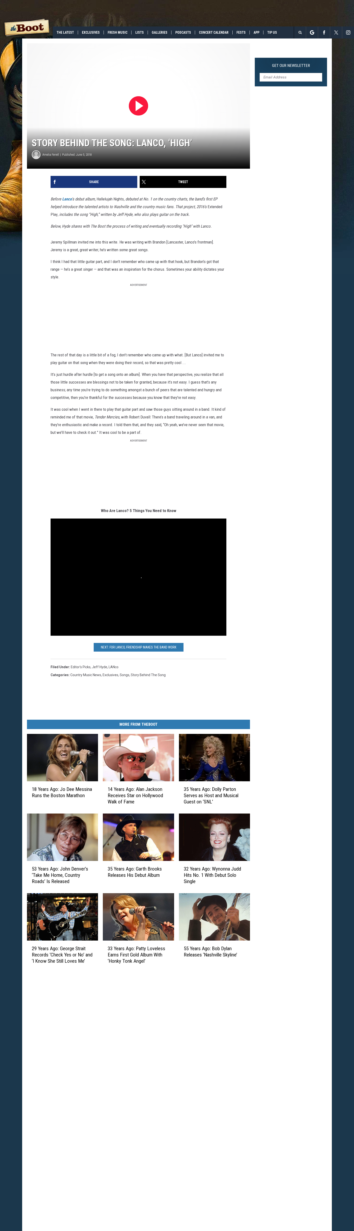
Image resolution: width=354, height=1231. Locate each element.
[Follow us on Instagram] (348, 32)
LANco (113, 667)
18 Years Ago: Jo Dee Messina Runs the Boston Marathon (62, 792)
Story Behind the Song (148, 675)
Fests (241, 32)
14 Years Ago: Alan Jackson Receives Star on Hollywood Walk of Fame (135, 795)
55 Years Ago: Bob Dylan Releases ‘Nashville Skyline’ (210, 951)
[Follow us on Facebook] (324, 32)
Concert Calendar (214, 32)
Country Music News (85, 675)
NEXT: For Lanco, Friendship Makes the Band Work (138, 647)
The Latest (65, 32)
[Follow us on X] (336, 32)
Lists (139, 32)
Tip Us (272, 32)
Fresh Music (117, 32)
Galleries (159, 32)
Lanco (67, 199)
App (256, 32)
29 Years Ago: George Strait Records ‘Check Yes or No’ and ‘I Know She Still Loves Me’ (62, 954)
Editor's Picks (81, 667)
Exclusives (91, 32)
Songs (124, 675)
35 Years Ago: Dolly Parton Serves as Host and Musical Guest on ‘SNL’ (211, 795)
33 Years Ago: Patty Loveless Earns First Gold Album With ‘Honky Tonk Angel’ (136, 954)
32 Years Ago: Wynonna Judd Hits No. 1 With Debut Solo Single (212, 875)
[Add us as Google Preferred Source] (312, 32)
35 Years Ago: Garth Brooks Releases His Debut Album (135, 872)
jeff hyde (99, 667)
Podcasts (183, 32)
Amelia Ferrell (50, 154)
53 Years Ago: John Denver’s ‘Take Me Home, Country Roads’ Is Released (60, 875)
